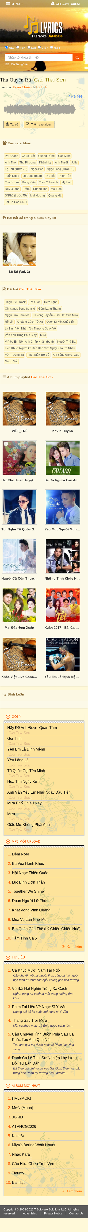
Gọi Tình (14, 738)
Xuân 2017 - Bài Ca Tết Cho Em (63, 627)
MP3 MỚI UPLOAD (26, 841)
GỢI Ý (16, 716)
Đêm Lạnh (50, 302)
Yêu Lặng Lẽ (18, 760)
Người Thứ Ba (66, 341)
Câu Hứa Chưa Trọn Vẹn (33, 1164)
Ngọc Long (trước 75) (60, 169)
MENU (16, 4)
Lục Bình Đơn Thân (28, 882)
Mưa (43, 335)
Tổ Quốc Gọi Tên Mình (26, 771)
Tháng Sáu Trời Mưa (29, 1020)
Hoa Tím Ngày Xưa (23, 782)
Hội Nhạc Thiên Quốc (30, 873)
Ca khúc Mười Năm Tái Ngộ (36, 970)
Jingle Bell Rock (15, 302)
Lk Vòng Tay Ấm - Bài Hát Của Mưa (55, 315)
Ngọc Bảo (37, 169)
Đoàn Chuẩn (22, 87)
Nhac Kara (21, 1154)
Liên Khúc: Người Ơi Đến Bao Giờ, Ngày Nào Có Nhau (40, 348)
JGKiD (17, 1117)
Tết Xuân (35, 302)
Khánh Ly (45, 162)
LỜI (33, 47)
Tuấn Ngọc (12, 176)
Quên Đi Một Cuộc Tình (61, 321)
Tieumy (18, 1173)
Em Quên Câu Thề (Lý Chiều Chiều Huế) (46, 929)
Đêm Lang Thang (49, 308)
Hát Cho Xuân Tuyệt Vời (19, 480)
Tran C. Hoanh (48, 182)
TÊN (23, 47)
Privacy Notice (53, 1213)
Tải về (14, 124)
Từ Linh (41, 87)
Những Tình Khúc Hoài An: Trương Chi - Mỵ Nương (63, 578)
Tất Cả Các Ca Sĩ (16, 202)
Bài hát (18, 1182)
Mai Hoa (56, 189)
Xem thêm (74, 946)
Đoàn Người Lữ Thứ (29, 901)
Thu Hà (50, 176)
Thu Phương (27, 162)
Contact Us (76, 1213)
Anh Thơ (10, 162)
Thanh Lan (12, 182)
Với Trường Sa (14, 354)
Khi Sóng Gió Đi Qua (66, 354)
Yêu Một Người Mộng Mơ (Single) (63, 529)
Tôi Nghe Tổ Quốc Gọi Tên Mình (19, 529)
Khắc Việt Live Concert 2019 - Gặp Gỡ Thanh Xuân (19, 677)
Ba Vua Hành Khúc (28, 864)
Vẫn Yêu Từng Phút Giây (21, 335)
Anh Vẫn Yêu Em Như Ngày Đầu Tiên (39, 792)
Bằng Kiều (29, 182)
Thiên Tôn (64, 176)
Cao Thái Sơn (50, 80)
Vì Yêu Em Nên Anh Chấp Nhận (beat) (29, 341)
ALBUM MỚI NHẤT (26, 1086)
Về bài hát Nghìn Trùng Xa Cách (39, 989)
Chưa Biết (28, 156)
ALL (11, 47)
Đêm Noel (20, 854)
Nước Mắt (11, 361)
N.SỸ (57, 47)
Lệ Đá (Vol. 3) (19, 272)
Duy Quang (12, 189)
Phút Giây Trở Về (38, 354)
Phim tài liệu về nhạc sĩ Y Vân (39, 1007)
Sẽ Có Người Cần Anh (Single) (63, 480)
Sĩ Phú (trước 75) (16, 195)
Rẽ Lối (9, 321)
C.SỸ (45, 47)
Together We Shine (28, 891)
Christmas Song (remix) (20, 308)
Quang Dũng (46, 156)
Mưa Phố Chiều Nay (24, 803)
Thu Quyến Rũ (15, 80)
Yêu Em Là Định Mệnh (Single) (63, 677)
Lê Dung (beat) (32, 176)
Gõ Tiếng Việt (19, 64)
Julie (74, 162)
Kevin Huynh (62, 431)
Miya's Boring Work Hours (33, 1145)
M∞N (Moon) (22, 1108)
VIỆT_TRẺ (19, 431)
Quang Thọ (40, 189)
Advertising (30, 1213)
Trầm (26, 189)
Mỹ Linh (66, 182)
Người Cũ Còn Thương (19, 578)
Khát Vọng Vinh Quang (31, 910)
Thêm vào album (41, 124)
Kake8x (18, 1136)
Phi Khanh (11, 156)
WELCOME (68, 4)
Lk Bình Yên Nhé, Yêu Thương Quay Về (30, 328)
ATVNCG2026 (24, 1126)
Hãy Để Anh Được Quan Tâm (32, 728)
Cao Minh (64, 156)
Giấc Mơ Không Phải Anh (28, 825)
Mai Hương (37, 195)
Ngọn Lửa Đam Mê (17, 315)
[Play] (8, 96)
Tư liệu (18, 957)
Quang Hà (54, 195)
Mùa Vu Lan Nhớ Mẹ (29, 919)
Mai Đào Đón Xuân (19, 627)
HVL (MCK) (21, 1098)
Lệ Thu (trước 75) (16, 169)
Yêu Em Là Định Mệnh (26, 749)
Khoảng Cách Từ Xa (30, 321)
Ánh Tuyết (61, 162)
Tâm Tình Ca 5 (24, 938)
